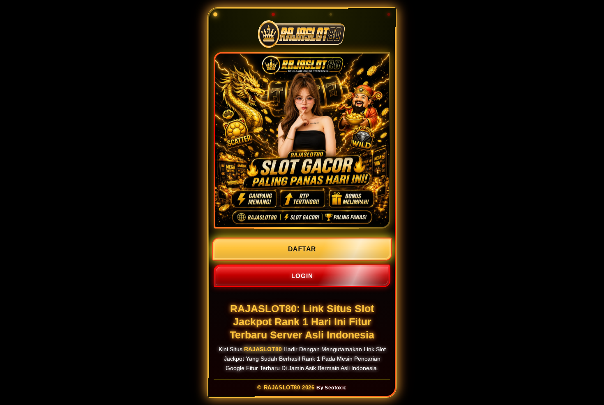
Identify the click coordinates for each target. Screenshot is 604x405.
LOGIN (302, 275)
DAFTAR (302, 249)
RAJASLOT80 (263, 349)
